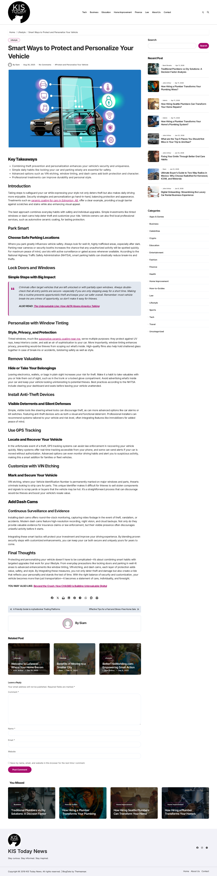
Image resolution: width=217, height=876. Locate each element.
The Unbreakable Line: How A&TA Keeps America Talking (67, 306)
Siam (82, 623)
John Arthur (18, 670)
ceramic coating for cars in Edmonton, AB (54, 200)
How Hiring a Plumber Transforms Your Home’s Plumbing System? (180, 814)
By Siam (16, 65)
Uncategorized (156, 331)
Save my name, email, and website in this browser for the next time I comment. (47, 763)
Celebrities (154, 231)
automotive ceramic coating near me (59, 338)
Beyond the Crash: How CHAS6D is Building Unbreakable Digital (70, 585)
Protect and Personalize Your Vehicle (72, 65)
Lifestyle (14, 40)
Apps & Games (156, 216)
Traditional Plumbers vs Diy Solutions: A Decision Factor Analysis (28, 814)
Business (94, 12)
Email (11, 740)
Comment (13, 692)
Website (12, 751)
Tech (84, 12)
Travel (152, 324)
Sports (152, 310)
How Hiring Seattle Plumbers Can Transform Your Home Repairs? (131, 814)
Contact (167, 12)
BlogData (66, 871)
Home (186, 871)
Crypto (152, 238)
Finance (138, 12)
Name (11, 728)
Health (152, 274)
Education (106, 12)
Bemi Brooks (167, 65)
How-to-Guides (157, 288)
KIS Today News (27, 851)
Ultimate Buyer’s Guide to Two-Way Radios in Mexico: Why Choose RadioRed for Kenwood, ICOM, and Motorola (184, 175)
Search (152, 39)
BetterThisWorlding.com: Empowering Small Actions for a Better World (119, 667)
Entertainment (156, 252)
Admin (165, 100)
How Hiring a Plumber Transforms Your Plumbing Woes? (79, 814)
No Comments (45, 65)
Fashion (153, 259)
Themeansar (80, 871)
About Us (156, 12)
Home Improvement (123, 12)
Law (147, 12)
